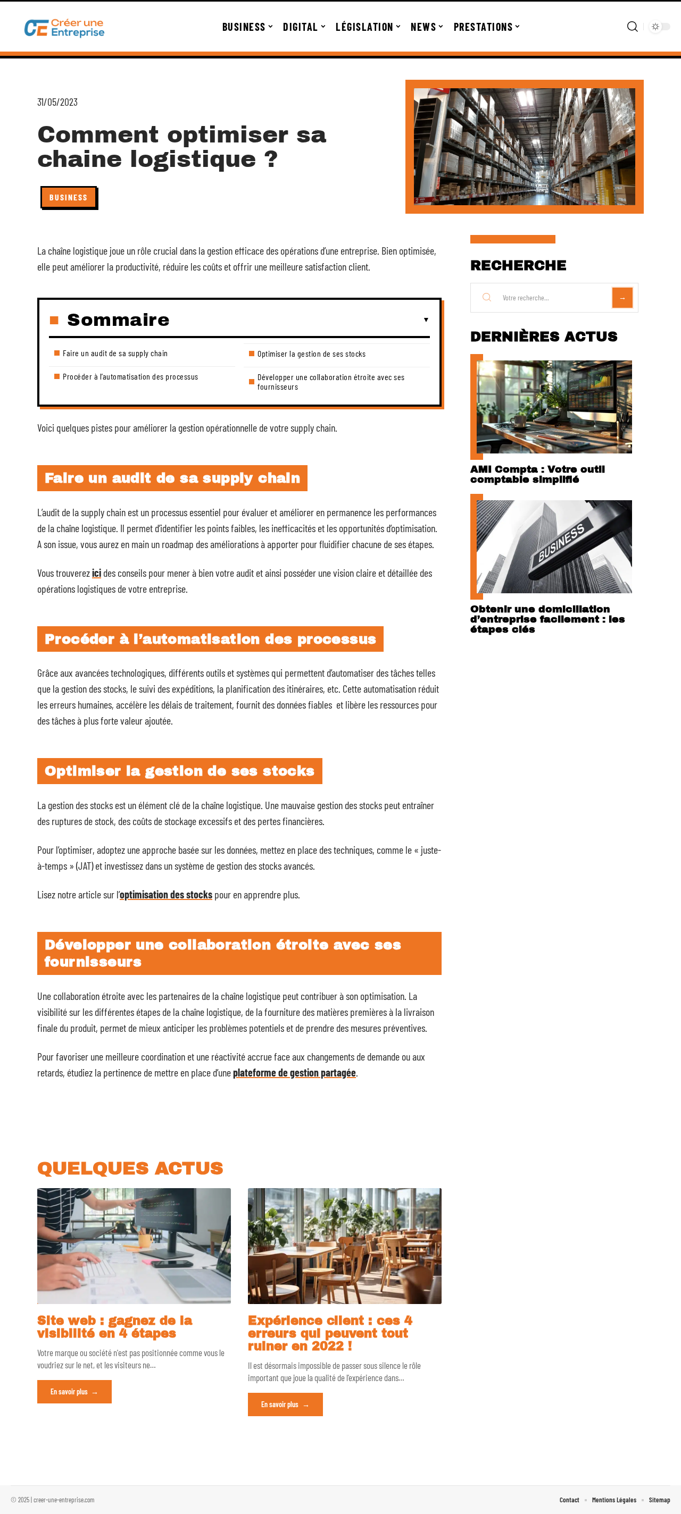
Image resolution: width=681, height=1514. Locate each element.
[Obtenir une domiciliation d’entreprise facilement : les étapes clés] (554, 546)
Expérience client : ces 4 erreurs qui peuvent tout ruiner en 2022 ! (330, 1333)
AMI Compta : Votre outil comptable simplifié (537, 474)
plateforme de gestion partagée (294, 1072)
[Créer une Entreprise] (65, 27)
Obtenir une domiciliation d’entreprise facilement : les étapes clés (547, 619)
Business (68, 197)
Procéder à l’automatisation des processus (130, 376)
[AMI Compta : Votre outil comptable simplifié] (554, 406)
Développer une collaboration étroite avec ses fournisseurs (331, 381)
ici (96, 572)
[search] (632, 27)
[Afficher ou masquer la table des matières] (300, 320)
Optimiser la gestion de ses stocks (312, 353)
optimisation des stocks (166, 894)
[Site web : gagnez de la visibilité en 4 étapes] (134, 1246)
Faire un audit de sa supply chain (115, 353)
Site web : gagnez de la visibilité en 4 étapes (114, 1327)
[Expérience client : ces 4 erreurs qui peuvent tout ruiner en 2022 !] (345, 1246)
